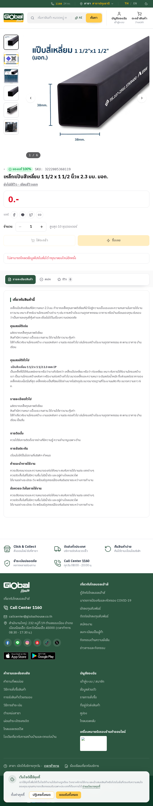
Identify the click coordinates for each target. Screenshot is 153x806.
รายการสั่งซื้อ (88, 697)
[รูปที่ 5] (11, 110)
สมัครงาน (86, 624)
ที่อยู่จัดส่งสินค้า (90, 705)
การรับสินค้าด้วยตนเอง (18, 697)
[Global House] (14, 17)
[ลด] (20, 226)
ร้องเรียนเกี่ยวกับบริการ (84, 766)
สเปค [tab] (48, 279)
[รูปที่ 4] (11, 93)
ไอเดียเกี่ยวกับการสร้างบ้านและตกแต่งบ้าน (30, 736)
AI (80, 17)
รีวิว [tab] (66, 279)
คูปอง (83, 713)
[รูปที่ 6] (11, 127)
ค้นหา (93, 17)
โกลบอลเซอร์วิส (13, 729)
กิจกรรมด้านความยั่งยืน (95, 640)
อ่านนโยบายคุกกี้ (91, 786)
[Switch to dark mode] (146, 4)
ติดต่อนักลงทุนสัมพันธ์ (94, 616)
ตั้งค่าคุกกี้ (18, 794)
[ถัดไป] (141, 98)
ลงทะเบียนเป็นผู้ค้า (91, 632)
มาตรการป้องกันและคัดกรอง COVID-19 (105, 600)
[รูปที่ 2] (11, 59)
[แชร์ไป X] (31, 214)
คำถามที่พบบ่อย (13, 681)
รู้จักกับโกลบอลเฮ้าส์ (92, 592)
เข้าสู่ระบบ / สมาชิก (92, 681)
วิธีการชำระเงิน (13, 705)
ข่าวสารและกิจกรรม (92, 648)
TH (126, 3)
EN (135, 3)
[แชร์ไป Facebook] (14, 214)
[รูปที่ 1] (11, 42)
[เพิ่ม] (41, 226)
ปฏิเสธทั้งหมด (42, 794)
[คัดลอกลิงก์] (39, 214)
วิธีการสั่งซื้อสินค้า (15, 689)
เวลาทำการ (51, 766)
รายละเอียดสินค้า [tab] (23, 279)
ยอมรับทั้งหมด (68, 794)
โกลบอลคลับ (87, 721)
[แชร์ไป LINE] (22, 214)
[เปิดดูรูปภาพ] (86, 98)
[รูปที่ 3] (11, 76)
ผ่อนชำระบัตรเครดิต (16, 721)
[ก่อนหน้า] (30, 98)
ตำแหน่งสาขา (12, 713)
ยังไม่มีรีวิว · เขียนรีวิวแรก (21, 184)
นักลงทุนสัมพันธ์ (90, 608)
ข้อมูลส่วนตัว (88, 689)
